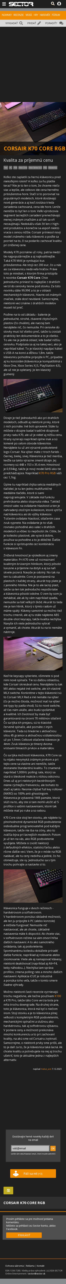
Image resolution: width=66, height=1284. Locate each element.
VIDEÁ (29, 14)
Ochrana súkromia (14, 1265)
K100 (58, 996)
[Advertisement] (33, 62)
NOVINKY (6, 14)
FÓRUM (56, 14)
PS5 (45, 167)
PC (11, 167)
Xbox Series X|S (35, 167)
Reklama (30, 1265)
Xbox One (23, 167)
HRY (36, 14)
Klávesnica (53, 167)
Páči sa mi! (33, 1174)
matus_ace (46, 1068)
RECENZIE (18, 14)
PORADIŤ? (51, 23)
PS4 (15, 167)
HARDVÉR (45, 14)
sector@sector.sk (36, 1273)
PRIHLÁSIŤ (24, 1235)
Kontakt (40, 1265)
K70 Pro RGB (47, 473)
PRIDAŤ (31, 23)
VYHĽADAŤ (11, 23)
